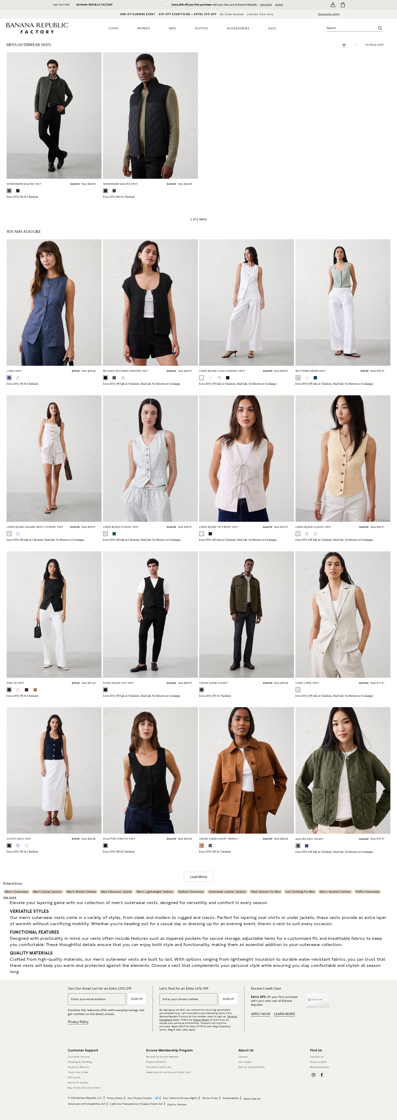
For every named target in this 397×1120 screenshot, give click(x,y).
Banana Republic (319, 1067)
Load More (198, 877)
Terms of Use (210, 1098)
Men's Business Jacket (116, 891)
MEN (172, 28)
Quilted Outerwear (191, 891)
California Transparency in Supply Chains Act (136, 1103)
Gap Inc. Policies (176, 1104)
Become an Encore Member (162, 1056)
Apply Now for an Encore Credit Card (168, 1072)
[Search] (380, 28)
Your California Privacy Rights (180, 1098)
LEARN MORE (284, 1014)
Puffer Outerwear (367, 891)
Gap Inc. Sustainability (251, 1067)
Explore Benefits (156, 1061)
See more (9, 897)
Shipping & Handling (80, 1061)
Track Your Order (78, 1072)
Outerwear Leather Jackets (227, 891)
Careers (243, 1056)
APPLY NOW (266, 4)
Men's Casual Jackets (47, 891)
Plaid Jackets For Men (266, 891)
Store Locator (318, 1061)
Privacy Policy (78, 1022)
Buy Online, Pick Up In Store (84, 1087)
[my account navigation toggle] (333, 5)
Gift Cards (74, 1077)
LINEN (114, 28)
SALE (272, 28)
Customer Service (78, 1056)
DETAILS (279, 4)
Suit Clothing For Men (300, 891)
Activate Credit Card (158, 1067)
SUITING (201, 28)
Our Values (245, 1061)
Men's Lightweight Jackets (155, 891)
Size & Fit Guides (78, 1082)
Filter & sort (374, 44)
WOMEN (143, 28)
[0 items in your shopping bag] (342, 5)
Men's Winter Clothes (81, 891)
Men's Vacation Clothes (335, 891)
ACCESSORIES (238, 28)
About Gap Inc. (252, 1098)
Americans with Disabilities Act (86, 1103)
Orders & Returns (78, 1067)
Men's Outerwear (16, 891)
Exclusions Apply (329, 14)
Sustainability (231, 1098)
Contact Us (317, 1056)
